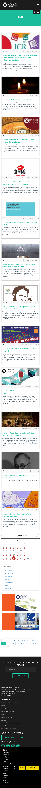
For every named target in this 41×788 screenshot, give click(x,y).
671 (13, 643)
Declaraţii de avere (6, 717)
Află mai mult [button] (6, 784)
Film (6, 585)
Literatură (8, 570)
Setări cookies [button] (14, 768)
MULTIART (8, 588)
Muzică (7, 579)
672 (18, 643)
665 (18, 640)
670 (8, 643)
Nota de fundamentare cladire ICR (11, 723)
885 (34, 643)
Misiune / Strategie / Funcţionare (10, 702)
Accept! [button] (32, 767)
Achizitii (3, 720)
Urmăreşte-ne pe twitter (13, 737)
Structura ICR (5, 708)
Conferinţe (8, 576)
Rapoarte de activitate (7, 711)
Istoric (3, 714)
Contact (3, 726)
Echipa (3, 705)
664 (14, 640)
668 (33, 640)
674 (27, 643)
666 (23, 640)
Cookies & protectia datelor (8, 728)
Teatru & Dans (9, 582)
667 (28, 640)
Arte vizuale (9, 573)
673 (22, 643)
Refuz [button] (22, 767)
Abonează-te (20, 676)
